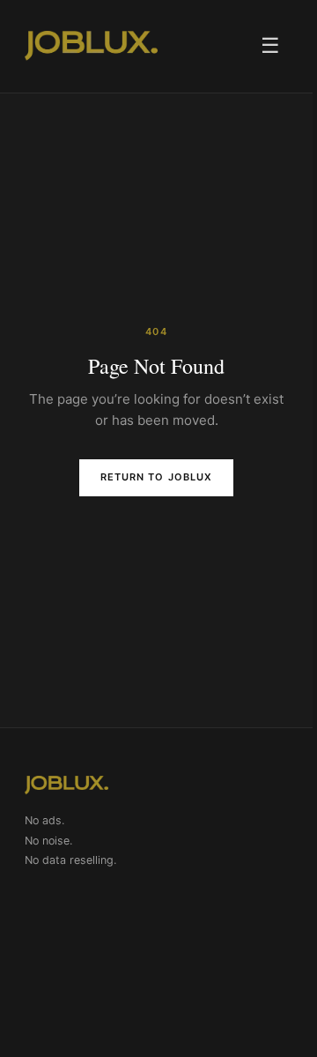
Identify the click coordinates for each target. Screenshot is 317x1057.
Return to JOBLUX (156, 477)
